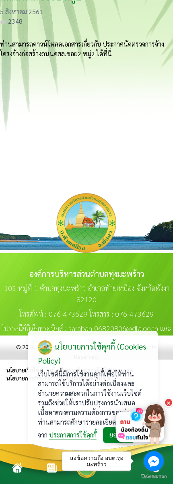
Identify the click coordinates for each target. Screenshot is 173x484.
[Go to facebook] (154, 461)
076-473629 (68, 313)
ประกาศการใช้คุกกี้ (73, 435)
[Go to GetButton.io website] (154, 476)
